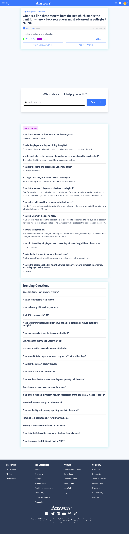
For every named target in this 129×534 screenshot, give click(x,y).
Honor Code (68, 474)
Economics (39, 502)
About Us (96, 469)
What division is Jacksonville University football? (46, 333)
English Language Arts (44, 488)
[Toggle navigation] (3, 3)
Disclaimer (96, 488)
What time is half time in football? (39, 371)
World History (40, 483)
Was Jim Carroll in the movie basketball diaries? (45, 348)
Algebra (38, 469)
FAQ (65, 493)
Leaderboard (11, 469)
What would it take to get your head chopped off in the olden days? (54, 356)
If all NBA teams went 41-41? (36, 315)
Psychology (39, 493)
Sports (32, 12)
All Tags (9, 474)
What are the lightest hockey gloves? (40, 364)
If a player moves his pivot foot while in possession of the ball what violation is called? (64, 394)
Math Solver (68, 488)
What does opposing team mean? (38, 299)
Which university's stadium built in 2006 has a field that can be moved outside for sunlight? (61, 324)
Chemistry (39, 474)
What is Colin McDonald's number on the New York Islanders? (51, 433)
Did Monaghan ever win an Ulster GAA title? (43, 340)
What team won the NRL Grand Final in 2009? (43, 441)
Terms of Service (99, 479)
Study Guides (68, 483)
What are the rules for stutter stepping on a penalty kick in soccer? (54, 379)
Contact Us (96, 474)
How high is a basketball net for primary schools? (46, 418)
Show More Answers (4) (43, 45)
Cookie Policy (97, 493)
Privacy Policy (97, 483)
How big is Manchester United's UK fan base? (44, 425)
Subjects (26, 12)
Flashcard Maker (70, 479)
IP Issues (96, 497)
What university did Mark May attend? (40, 307)
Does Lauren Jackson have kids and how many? (44, 387)
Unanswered (11, 479)
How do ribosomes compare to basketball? (43, 402)
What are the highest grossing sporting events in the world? (51, 410)
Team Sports (41, 12)
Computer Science (42, 497)
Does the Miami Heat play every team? (41, 292)
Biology (38, 479)
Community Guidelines (72, 469)
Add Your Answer (86, 45)
